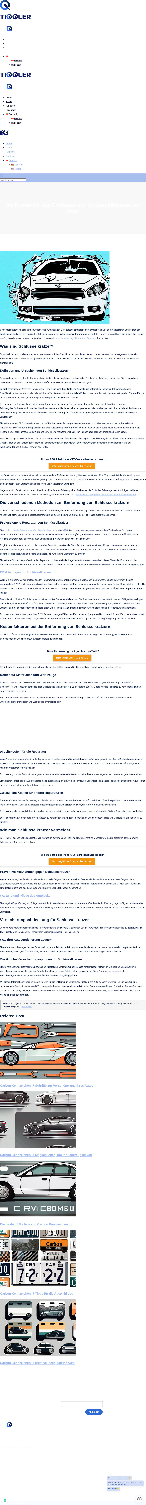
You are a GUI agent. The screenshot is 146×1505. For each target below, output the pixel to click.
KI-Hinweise (12, 1472)
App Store (8, 1443)
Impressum (11, 1464)
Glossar (9, 1459)
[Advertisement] (73, 726)
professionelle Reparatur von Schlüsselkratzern (28, 530)
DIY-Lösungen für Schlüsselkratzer (25, 572)
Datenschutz (12, 1468)
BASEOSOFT (20, 1502)
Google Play (28, 1443)
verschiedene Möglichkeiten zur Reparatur (75, 338)
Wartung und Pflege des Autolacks (25, 895)
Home (9, 39)
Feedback (11, 52)
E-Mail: (51, 1404)
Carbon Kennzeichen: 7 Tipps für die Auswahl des (36, 1293)
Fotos (9, 43)
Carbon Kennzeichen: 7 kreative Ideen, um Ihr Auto (37, 1363)
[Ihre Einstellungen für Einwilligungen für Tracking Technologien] (5, 1500)
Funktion (10, 47)
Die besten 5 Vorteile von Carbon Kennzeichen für (36, 1224)
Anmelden (94, 1412)
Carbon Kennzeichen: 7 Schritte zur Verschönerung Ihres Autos (46, 1085)
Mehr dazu (27, 1006)
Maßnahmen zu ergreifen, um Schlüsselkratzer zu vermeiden (106, 494)
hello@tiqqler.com (15, 1435)
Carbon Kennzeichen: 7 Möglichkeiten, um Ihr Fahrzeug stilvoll (46, 1155)
